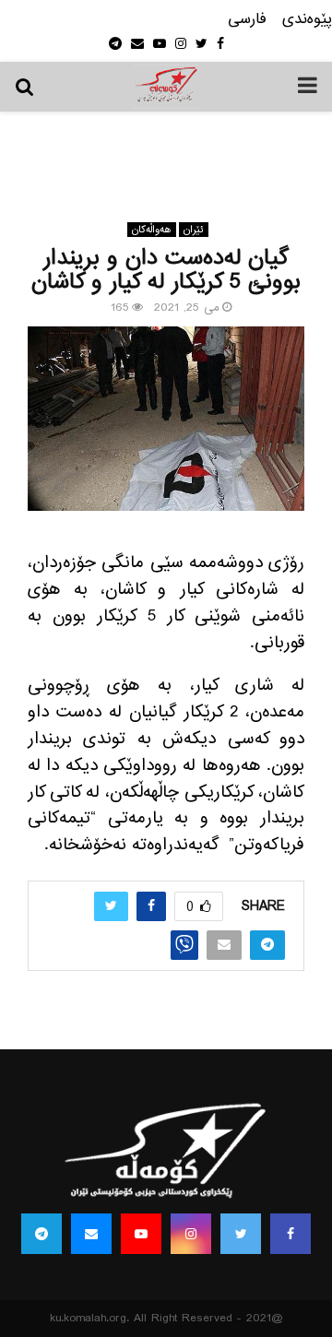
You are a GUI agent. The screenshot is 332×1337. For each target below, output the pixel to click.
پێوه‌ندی (307, 19)
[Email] (91, 1233)
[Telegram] (41, 1233)
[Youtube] (141, 1233)
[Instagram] (191, 1233)
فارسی (247, 19)
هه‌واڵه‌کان (152, 229)
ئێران (194, 229)
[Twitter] (240, 1233)
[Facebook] (290, 1233)
